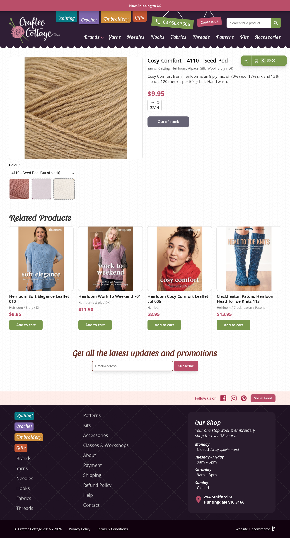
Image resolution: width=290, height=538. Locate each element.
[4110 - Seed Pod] (64, 189)
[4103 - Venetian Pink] (19, 189)
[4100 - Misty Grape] (41, 189)
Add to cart (26, 324)
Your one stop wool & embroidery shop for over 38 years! (225, 432)
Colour (14, 165)
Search (276, 23)
